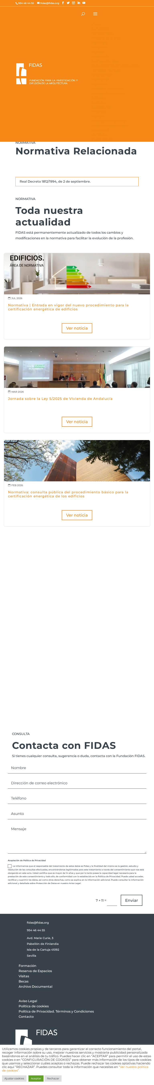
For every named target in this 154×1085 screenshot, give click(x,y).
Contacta (31, 613)
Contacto (26, 1017)
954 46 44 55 (36, 930)
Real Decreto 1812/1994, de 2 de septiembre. (55, 181)
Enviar (131, 900)
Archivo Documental (35, 986)
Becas (23, 981)
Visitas (24, 976)
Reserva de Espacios (35, 971)
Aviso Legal (28, 1001)
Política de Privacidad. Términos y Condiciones (56, 1011)
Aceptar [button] (36, 1078)
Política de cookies (34, 1006)
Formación (27, 966)
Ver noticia (77, 328)
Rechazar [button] (53, 1078)
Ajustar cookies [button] (14, 1078)
